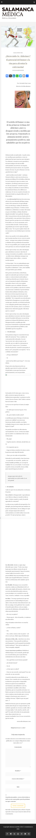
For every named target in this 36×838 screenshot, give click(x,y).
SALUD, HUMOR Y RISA (18, 52)
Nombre (18, 771)
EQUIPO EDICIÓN (20, 70)
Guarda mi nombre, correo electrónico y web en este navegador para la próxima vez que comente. (17, 799)
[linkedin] (14, 833)
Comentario (18, 747)
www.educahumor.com (24, 721)
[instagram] (21, 833)
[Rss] (28, 833)
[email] (25, 833)
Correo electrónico (18, 779)
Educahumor (27, 86)
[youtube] (18, 833)
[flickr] (10, 833)
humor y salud (21, 728)
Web (18, 787)
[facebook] (7, 833)
